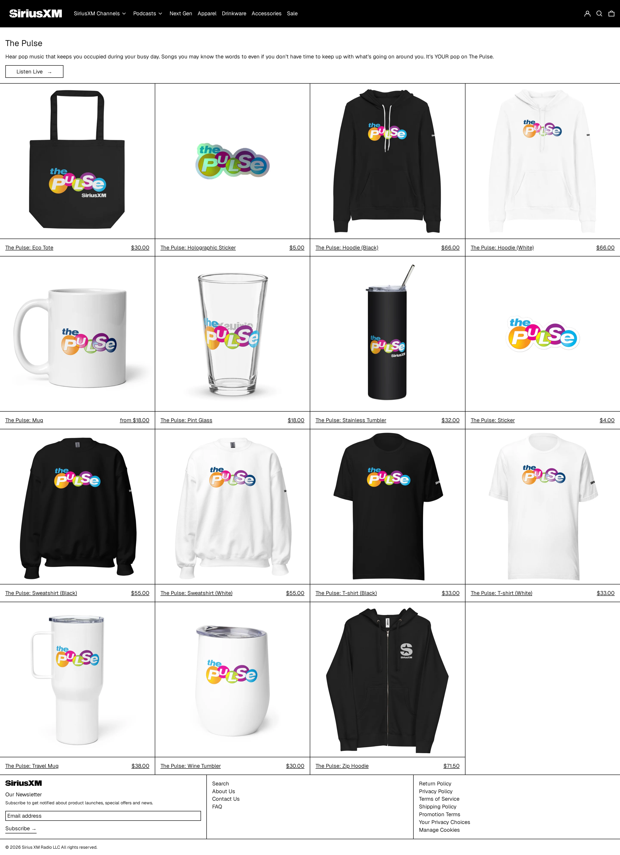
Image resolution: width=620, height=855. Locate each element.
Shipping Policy (438, 806)
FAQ (217, 806)
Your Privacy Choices (444, 822)
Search (220, 783)
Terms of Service (439, 798)
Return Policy (435, 783)
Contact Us (226, 798)
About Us (223, 791)
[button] (599, 13)
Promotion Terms (439, 814)
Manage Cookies (439, 829)
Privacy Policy (436, 791)
